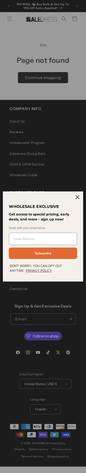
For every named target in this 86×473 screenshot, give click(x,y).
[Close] (77, 197)
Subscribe (43, 253)
